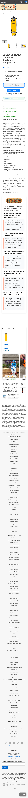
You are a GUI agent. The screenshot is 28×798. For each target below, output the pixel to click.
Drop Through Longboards (14, 700)
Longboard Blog (14, 669)
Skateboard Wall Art (14, 707)
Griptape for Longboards (14, 712)
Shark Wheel (14, 531)
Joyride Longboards (14, 526)
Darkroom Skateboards (14, 559)
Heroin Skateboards (14, 586)
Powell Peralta (14, 605)
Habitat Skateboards (14, 581)
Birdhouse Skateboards (14, 554)
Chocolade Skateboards (14, 557)
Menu (4, 2)
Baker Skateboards (14, 550)
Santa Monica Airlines (14, 617)
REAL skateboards (14, 615)
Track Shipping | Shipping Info (14, 650)
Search (14, 636)
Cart (24, 2)
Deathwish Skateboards (14, 564)
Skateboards (14, 705)
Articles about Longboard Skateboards (14, 667)
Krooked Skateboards (14, 591)
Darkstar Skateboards (14, 562)
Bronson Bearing (14, 733)
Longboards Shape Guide (14, 641)
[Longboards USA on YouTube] (14, 743)
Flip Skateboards (14, 612)
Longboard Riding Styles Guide (14, 643)
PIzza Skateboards (14, 600)
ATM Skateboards (14, 547)
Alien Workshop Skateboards (14, 540)
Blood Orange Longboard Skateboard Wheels (14, 729)
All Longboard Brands (14, 677)
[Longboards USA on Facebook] (22, 743)
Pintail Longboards (14, 690)
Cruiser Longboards (14, 698)
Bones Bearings (14, 736)
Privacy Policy (14, 660)
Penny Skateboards (14, 598)
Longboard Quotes (14, 674)
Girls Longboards (14, 714)
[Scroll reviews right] (24, 378)
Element (14, 566)
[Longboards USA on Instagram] (6, 743)
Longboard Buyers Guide (14, 638)
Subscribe (4, 767)
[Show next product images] (6, 41)
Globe (14, 576)
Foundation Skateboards (14, 571)
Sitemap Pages (14, 684)
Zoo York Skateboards (14, 627)
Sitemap (14, 681)
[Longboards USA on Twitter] (18, 743)
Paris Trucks (14, 724)
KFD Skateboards (14, 588)
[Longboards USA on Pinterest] (10, 743)
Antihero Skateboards (14, 545)
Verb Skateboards (14, 625)
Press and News (14, 672)
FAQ (14, 633)
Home (3, 11)
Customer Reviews (14, 746)
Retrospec (14, 529)
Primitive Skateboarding (14, 608)
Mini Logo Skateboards (14, 593)
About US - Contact (14, 657)
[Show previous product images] (3, 41)
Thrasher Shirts (14, 717)
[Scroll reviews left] (3, 378)
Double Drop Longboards (14, 702)
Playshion (14, 524)
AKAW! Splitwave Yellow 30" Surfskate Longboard (6, 346)
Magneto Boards (14, 521)
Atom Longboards (14, 514)
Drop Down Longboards (14, 695)
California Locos (14, 516)
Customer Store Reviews (11, 98)
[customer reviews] (14, 66)
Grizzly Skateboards (14, 579)
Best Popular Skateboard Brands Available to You (14, 679)
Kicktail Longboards (14, 693)
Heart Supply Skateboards (14, 583)
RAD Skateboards (14, 610)
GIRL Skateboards (14, 574)
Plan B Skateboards (14, 603)
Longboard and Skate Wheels (14, 710)
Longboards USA (18, 781)
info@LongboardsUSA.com (14, 756)
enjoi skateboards (14, 569)
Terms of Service (14, 662)
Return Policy (14, 664)
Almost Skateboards (14, 542)
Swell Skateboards (14, 620)
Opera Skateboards (14, 596)
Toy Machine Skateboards (14, 622)
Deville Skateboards (14, 519)
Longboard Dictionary (14, 646)
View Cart (14, 648)
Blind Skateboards (14, 552)
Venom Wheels (14, 731)
